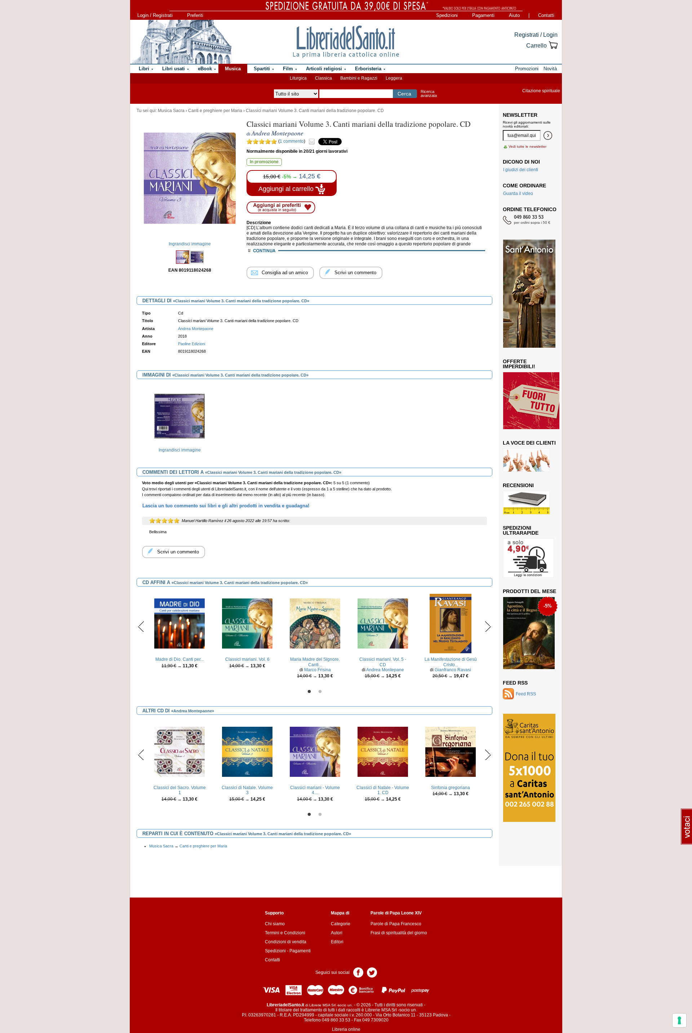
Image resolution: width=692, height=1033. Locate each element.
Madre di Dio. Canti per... (179, 659)
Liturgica (298, 78)
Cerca (404, 94)
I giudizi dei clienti (520, 169)
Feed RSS (515, 683)
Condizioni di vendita (285, 941)
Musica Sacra (171, 110)
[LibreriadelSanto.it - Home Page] (346, 42)
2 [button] (320, 691)
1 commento (292, 141)
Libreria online (346, 1029)
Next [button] (487, 626)
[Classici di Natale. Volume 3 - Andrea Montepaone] (247, 751)
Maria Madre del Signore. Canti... (315, 662)
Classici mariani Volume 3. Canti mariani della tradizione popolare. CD (315, 110)
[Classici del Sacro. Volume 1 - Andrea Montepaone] (179, 751)
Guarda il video (518, 193)
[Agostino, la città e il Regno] (529, 632)
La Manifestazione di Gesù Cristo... (451, 662)
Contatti (546, 15)
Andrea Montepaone (195, 328)
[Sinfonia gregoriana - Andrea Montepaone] (450, 751)
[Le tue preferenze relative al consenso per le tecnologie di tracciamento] (679, 1020)
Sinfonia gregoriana (450, 787)
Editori (337, 941)
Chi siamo (275, 923)
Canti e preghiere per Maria (215, 110)
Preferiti (195, 15)
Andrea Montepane (385, 669)
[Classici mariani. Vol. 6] (247, 623)
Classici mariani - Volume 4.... (315, 790)
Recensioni (518, 485)
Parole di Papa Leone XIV (396, 913)
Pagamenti (483, 15)
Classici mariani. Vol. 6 (247, 659)
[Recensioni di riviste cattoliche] (526, 502)
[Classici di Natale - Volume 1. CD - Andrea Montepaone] (383, 751)
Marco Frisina (317, 669)
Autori (336, 932)
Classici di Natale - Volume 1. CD (382, 790)
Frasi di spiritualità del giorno (399, 932)
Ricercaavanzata (429, 93)
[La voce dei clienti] (526, 459)
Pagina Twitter (372, 971)
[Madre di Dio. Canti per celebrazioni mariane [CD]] (179, 623)
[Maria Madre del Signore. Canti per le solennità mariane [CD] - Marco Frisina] (315, 623)
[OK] (548, 135)
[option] (179, 421)
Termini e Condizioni (285, 932)
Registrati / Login (536, 35)
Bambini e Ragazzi (358, 78)
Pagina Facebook (358, 971)
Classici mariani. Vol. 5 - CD (382, 662)
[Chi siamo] (181, 42)
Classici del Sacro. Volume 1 (180, 790)
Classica (323, 78)
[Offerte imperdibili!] (534, 400)
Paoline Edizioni (191, 344)
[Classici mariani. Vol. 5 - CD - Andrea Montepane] (383, 623)
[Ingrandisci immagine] (179, 415)
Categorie (340, 923)
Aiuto (514, 15)
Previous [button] (141, 626)
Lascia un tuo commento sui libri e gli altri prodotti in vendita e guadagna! (225, 505)
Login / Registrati (155, 15)
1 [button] (309, 691)
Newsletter (520, 115)
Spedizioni (447, 15)
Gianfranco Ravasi (453, 669)
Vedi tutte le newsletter (527, 146)
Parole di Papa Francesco (396, 923)
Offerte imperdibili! (519, 364)
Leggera (394, 78)
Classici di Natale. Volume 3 (247, 790)
